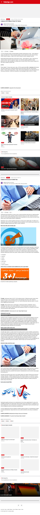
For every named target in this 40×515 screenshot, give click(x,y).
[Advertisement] (20, 10)
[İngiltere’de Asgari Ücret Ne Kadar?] (10, 435)
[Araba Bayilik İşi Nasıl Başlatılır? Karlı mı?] (10, 122)
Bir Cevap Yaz (5, 151)
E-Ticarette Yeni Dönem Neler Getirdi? (17, 415)
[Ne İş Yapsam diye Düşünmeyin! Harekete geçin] (10, 139)
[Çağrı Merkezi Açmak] (30, 466)
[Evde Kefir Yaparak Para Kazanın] (20, 163)
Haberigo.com (8, 2)
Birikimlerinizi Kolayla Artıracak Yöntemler (18, 413)
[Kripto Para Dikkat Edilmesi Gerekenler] (30, 139)
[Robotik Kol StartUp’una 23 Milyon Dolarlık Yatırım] (10, 466)
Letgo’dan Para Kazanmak (15, 87)
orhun (5, 23)
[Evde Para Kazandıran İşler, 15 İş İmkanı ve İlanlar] (30, 435)
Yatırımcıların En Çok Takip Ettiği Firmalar (18, 310)
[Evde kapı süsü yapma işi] (10, 450)
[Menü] (2, 2)
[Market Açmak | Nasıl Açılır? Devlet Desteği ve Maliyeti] (30, 106)
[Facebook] (18, 505)
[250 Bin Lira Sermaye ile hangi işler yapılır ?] (10, 106)
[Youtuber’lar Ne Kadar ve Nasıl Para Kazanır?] (30, 450)
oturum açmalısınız (13, 153)
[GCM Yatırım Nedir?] (30, 122)
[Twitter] (21, 505)
